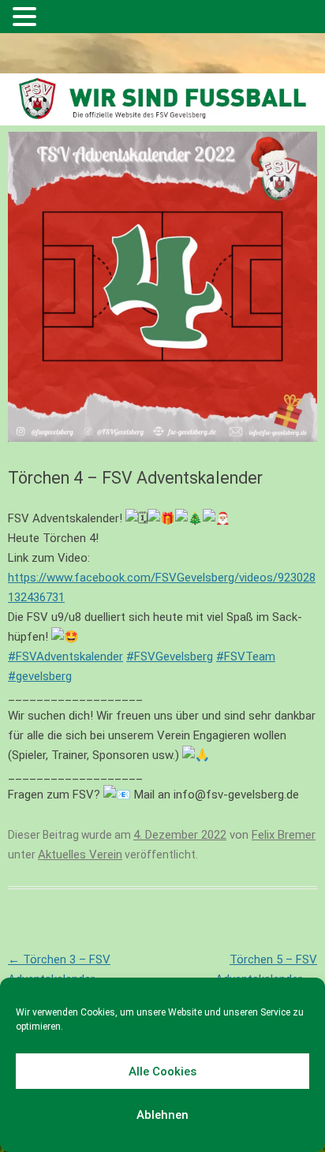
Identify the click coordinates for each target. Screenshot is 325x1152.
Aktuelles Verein (80, 854)
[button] (27, 18)
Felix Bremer (284, 835)
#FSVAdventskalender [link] (65, 656)
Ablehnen (162, 1115)
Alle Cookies (162, 1071)
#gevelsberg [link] (40, 676)
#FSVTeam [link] (245, 656)
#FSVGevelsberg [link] (169, 656)
